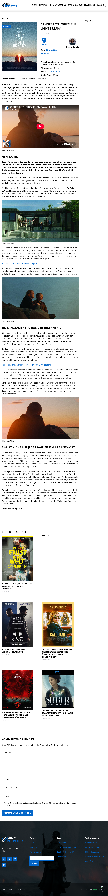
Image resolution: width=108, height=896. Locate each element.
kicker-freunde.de (92, 861)
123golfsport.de (91, 843)
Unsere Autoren (35, 852)
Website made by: (90, 889)
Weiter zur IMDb (54, 71)
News (35, 5)
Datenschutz (62, 843)
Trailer (88, 5)
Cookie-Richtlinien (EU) (66, 852)
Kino (51, 5)
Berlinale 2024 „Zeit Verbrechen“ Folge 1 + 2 (21, 263)
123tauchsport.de (92, 852)
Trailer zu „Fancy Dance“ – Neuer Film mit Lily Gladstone (26, 365)
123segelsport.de (92, 847)
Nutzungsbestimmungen (67, 847)
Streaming (60, 5)
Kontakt (32, 843)
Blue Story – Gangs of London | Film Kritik (13, 650)
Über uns (33, 847)
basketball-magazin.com (94, 857)
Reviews (43, 5)
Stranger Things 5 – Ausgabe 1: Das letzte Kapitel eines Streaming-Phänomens (17, 715)
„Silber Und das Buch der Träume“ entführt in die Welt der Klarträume (57, 713)
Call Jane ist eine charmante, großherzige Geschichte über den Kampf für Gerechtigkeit (57, 653)
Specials (97, 5)
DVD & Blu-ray (75, 5)
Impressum (61, 857)
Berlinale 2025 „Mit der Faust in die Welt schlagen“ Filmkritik (17, 586)
